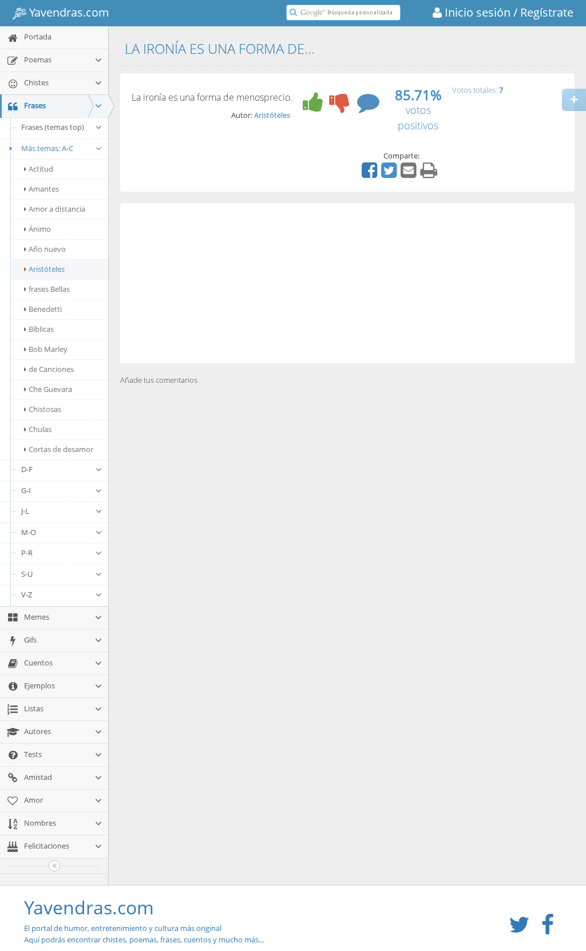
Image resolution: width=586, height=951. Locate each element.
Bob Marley (48, 349)
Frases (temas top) (52, 127)
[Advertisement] (347, 283)
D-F (27, 469)
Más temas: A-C (47, 148)
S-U (27, 574)
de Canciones (51, 369)
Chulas (40, 429)
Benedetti (45, 309)
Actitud (41, 169)
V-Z (26, 594)
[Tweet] (390, 174)
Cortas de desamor (61, 449)
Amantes (44, 189)
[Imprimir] (430, 174)
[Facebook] (371, 174)
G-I (26, 490)
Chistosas (45, 409)
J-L (25, 511)
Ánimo (40, 229)
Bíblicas (41, 329)
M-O (28, 532)
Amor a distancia (57, 209)
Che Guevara (50, 389)
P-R (27, 553)
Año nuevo (47, 249)
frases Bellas (49, 289)
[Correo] (410, 174)
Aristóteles (47, 269)
